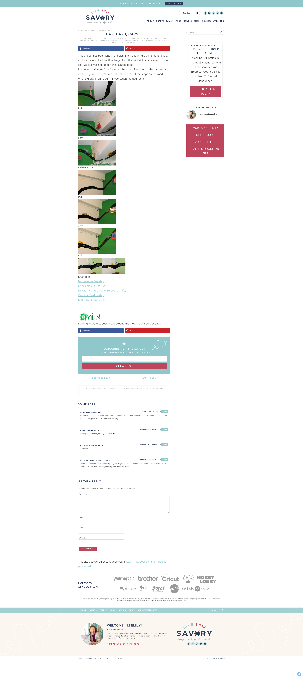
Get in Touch (205, 134)
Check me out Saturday (92, 285)
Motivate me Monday (91, 281)
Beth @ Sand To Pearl (92, 460)
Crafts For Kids (109, 388)
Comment (84, 494)
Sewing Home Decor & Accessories (149, 388)
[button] (167, 84)
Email (82, 527)
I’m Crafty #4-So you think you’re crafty (102, 290)
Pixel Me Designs (218, 659)
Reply (165, 411)
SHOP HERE (132, 43)
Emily (110, 38)
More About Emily (205, 127)
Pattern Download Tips (205, 151)
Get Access (124, 366)
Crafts (85, 30)
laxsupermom (88, 412)
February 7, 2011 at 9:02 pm (150, 429)
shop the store (174, 4)
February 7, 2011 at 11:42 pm (150, 411)
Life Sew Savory (100, 16)
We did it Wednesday (91, 295)
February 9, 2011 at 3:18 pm (150, 444)
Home (80, 30)
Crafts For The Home (96, 30)
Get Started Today (205, 91)
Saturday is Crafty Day (91, 299)
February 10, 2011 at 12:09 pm (150, 459)
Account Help (205, 141)
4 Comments (118, 38)
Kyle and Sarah (88, 445)
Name (82, 517)
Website (82, 538)
